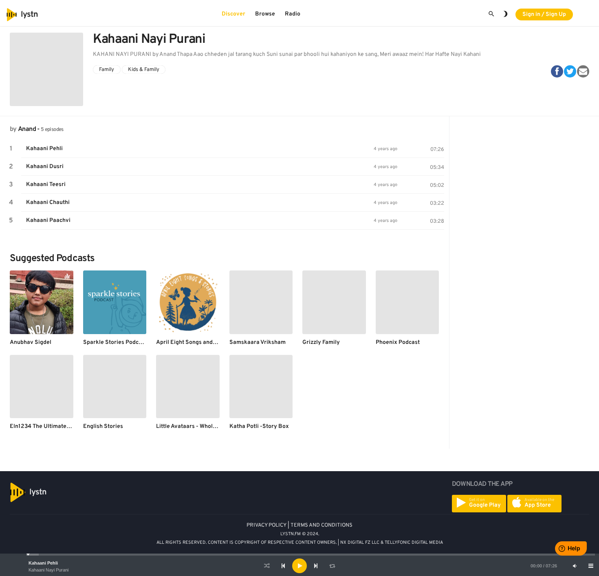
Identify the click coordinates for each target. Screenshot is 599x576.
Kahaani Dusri (45, 167)
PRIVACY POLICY (266, 525)
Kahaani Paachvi (48, 220)
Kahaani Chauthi (48, 202)
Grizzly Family (321, 342)
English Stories (103, 426)
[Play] (299, 565)
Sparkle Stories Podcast (115, 342)
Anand (27, 129)
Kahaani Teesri (46, 185)
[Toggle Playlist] (591, 566)
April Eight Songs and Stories (194, 342)
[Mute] (574, 566)
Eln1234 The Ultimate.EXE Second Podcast (66, 426)
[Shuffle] (267, 566)
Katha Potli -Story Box (259, 426)
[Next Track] (316, 566)
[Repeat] (332, 566)
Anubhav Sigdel (30, 342)
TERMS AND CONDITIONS (321, 525)
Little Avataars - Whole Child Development (211, 426)
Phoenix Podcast (398, 342)
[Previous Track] (283, 566)
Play (11, 149)
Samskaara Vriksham (257, 342)
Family (106, 69)
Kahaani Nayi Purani (48, 569)
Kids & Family (143, 69)
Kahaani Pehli (43, 562)
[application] (299, 566)
